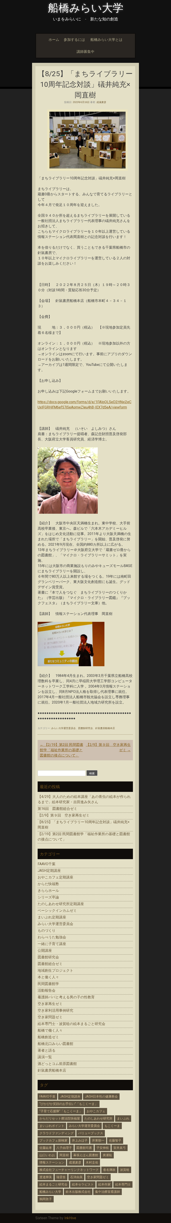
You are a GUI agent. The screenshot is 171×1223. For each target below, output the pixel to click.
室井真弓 (119, 1148)
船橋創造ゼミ (48, 1037)
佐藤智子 (115, 1140)
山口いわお (47, 1155)
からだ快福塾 (48, 884)
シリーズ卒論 (48, 897)
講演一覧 (45, 1057)
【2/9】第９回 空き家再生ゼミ (64, 815)
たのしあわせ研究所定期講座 (61, 904)
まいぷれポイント (51, 1126)
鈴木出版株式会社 (78, 1191)
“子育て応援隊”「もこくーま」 (60, 1111)
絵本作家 (104, 1184)
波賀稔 (124, 1169)
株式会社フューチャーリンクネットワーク (69, 1169)
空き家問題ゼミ (50, 1017)
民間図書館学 (48, 984)
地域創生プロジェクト (55, 970)
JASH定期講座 (49, 870)
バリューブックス (90, 1133)
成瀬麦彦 (101, 102)
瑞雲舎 (61, 1177)
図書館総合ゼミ (50, 964)
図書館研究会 (85, 728)
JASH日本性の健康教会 (101, 1096)
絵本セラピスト (83, 1184)
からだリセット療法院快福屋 (59, 1118)
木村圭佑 (92, 1162)
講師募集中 (85, 52)
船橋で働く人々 (50, 1030)
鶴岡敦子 (45, 1199)
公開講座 (45, 950)
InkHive (70, 1218)
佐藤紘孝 (45, 1148)
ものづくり (46, 930)
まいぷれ (123, 1118)
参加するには (74, 40)
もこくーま (112, 1126)
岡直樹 (64, 1155)
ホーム (54, 40)
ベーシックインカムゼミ (57, 910)
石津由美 (76, 1177)
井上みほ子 (80, 1140)
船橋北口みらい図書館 (55, 1044)
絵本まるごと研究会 (53, 1184)
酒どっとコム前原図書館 (57, 1064)
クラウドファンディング (56, 1133)
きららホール (48, 890)
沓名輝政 (109, 1169)
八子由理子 (64, 1148)
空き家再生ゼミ (50, 1004)
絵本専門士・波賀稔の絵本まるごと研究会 (71, 1024)
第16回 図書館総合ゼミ (57, 809)
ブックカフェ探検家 (53, 1140)
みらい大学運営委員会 (63, 728)
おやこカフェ (96, 1111)
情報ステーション (51, 1162)
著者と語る (46, 1050)
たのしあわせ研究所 (98, 1118)
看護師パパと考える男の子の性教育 (66, 997)
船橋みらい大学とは (106, 40)
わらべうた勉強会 (52, 937)
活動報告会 (46, 990)
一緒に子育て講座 (52, 944)
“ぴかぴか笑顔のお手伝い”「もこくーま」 (68, 1104)
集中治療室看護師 (107, 1191)
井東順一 (98, 1140)
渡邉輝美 (45, 1177)
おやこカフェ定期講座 (55, 877)
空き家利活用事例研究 (55, 1010)
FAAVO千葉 (46, 864)
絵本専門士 (123, 1184)
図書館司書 (84, 1148)
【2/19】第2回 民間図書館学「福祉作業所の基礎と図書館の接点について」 (61, 750)
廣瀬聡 (107, 1155)
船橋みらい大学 (85, 8)
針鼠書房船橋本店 (105, 728)
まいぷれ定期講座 (52, 917)
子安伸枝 (102, 1148)
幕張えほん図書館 (85, 1155)
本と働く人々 (48, 977)
